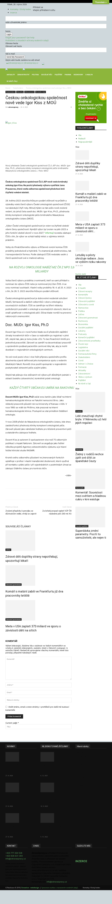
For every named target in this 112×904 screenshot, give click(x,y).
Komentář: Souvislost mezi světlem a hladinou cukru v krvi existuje (90, 496)
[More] (56, 113)
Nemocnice (83, 308)
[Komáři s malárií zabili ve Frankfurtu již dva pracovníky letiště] (38, 575)
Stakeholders (18, 88)
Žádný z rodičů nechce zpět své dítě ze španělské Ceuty (89, 458)
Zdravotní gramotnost (13, 584)
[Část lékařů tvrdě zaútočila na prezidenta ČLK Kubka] (56, 757)
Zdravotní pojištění (86, 301)
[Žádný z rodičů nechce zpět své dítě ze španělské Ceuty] (91, 440)
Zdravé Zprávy (85, 298)
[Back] (43, 4)
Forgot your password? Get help (19, 37)
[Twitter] (39, 4)
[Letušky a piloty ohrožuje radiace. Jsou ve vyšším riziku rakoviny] (91, 247)
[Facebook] (36, 4)
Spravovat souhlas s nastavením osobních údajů (59, 887)
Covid (80, 360)
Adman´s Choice (85, 364)
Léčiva (8, 550)
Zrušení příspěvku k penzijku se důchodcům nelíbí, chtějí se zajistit (20, 512)
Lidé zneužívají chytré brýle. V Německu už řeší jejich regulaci (91, 419)
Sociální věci (46, 75)
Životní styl (83, 344)
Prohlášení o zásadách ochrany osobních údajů (27, 40)
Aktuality (11, 75)
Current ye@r (12, 723)
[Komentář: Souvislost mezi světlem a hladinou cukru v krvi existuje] (91, 478)
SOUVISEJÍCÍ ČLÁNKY (18, 526)
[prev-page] (6, 636)
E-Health (89, 75)
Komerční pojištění (86, 337)
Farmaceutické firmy (87, 354)
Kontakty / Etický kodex (20, 9)
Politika (35, 75)
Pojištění (58, 75)
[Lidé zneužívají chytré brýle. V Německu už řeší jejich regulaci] (91, 402)
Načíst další (80, 274)
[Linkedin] (49, 113)
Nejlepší (81, 138)
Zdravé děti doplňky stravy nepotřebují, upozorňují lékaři (87, 167)
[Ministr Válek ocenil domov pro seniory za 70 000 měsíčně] (56, 787)
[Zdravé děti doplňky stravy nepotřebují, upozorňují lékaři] (38, 540)
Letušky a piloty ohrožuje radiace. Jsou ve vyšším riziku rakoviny (90, 258)
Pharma (68, 75)
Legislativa (83, 347)
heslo (7, 31)
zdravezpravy (13, 107)
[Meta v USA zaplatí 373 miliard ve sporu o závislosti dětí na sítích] (38, 610)
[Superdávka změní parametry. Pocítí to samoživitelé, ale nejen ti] (91, 517)
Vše (79, 135)
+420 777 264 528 (13, 853)
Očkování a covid (86, 304)
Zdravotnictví (23, 75)
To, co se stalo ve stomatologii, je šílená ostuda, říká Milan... (54, 830)
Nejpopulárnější (85, 142)
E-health (82, 288)
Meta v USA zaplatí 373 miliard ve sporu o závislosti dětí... (90, 228)
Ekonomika (83, 324)
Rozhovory (78, 75)
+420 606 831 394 (14, 856)
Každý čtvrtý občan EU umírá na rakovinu (42, 387)
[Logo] (14, 70)
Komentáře (83, 294)
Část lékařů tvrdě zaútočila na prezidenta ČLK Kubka (55, 768)
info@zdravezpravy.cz (15, 858)
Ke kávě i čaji (12, 81)
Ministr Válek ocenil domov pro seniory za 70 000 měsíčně (55, 799)
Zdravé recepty (85, 291)
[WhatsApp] (43, 113)
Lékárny (82, 331)
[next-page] (7, 636)
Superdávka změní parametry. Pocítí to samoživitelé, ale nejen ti (90, 534)
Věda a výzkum (85, 377)
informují (49, 233)
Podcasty (82, 334)
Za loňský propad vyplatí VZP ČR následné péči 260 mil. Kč (57, 512)
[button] (103, 72)
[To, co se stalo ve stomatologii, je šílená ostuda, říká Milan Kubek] (56, 818)
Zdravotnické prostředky (89, 341)
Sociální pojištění (85, 327)
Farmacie (82, 367)
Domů (7, 88)
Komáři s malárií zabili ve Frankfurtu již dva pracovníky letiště (90, 197)
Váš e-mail (10, 53)
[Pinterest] (37, 113)
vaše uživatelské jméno (15, 22)
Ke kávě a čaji (40, 92)
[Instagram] (38, 4)
